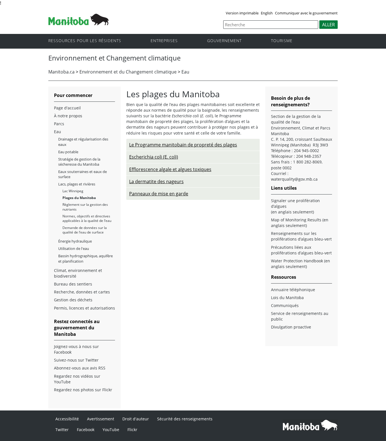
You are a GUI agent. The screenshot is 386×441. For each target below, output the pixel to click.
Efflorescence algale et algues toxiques (170, 169)
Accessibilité (67, 418)
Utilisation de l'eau (73, 248)
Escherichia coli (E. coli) (153, 157)
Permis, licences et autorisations (84, 308)
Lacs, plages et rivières (76, 184)
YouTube (111, 429)
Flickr (132, 429)
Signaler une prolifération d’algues (295, 203)
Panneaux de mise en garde (158, 194)
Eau (185, 72)
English (267, 13)
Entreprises (164, 41)
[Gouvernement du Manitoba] (78, 23)
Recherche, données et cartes (82, 292)
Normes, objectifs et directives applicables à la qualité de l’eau (86, 218)
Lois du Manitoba (287, 297)
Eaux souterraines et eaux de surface (82, 174)
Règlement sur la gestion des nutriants (85, 206)
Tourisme (281, 41)
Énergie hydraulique (75, 241)
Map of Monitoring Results (296, 219)
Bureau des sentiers (73, 284)
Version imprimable (242, 13)
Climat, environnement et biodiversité (78, 273)
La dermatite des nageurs (156, 181)
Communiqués (285, 305)
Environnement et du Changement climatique (128, 72)
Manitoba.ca (61, 72)
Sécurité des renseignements (184, 418)
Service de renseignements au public (299, 316)
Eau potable (68, 151)
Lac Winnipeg (72, 191)
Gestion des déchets (73, 299)
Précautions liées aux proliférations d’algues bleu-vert (301, 250)
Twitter (62, 429)
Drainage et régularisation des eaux (83, 142)
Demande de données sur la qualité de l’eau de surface (84, 230)
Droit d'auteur (135, 418)
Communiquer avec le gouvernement (306, 13)
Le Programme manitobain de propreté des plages (183, 145)
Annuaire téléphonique (293, 289)
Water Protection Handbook (297, 260)
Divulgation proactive (291, 327)
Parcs (59, 123)
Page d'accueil (67, 108)
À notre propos (68, 115)
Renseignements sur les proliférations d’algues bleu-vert (301, 236)
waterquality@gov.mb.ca (294, 179)
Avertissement (100, 418)
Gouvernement (224, 41)
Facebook (85, 429)
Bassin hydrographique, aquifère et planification (85, 258)
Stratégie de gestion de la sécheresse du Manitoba (79, 162)
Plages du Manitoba (79, 198)
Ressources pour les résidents (84, 41)
